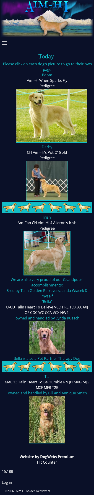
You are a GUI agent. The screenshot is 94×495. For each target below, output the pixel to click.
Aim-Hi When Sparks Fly (47, 80)
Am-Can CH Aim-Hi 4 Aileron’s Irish (47, 222)
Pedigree (47, 85)
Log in (7, 482)
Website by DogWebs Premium (47, 456)
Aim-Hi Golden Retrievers (33, 491)
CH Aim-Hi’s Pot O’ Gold (47, 152)
